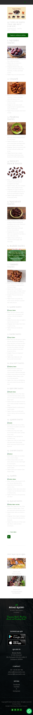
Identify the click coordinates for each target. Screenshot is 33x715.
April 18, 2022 (16, 589)
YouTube (16, 687)
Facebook (16, 684)
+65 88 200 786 (18, 670)
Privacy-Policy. (16, 704)
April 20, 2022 (16, 571)
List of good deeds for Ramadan (16, 592)
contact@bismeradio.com (16, 674)
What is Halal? (16, 573)
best (11, 532)
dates (14, 532)
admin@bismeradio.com (16, 672)
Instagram (16, 691)
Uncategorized (11, 28)
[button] (29, 711)
